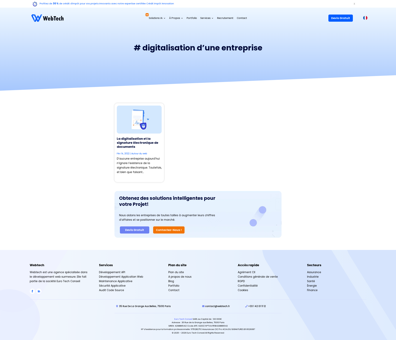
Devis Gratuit (340, 18)
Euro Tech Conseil (183, 319)
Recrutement (225, 18)
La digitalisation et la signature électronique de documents (137, 142)
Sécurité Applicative (112, 286)
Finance (312, 290)
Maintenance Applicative (115, 281)
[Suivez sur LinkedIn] (38, 291)
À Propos (174, 18)
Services (205, 18)
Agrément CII (246, 272)
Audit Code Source (111, 290)
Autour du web (139, 153)
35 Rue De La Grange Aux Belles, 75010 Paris (145, 306)
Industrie (313, 277)
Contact (242, 18)
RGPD (241, 281)
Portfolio (192, 18)
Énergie (312, 286)
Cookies (243, 290)
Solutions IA (156, 18)
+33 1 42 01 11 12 (257, 306)
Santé (311, 281)
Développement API (112, 272)
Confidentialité (248, 286)
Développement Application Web (121, 277)
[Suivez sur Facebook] (32, 291)
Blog (171, 281)
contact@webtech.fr (217, 306)
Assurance (314, 272)
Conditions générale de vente (258, 277)
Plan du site (176, 272)
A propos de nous (180, 277)
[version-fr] (365, 19)
